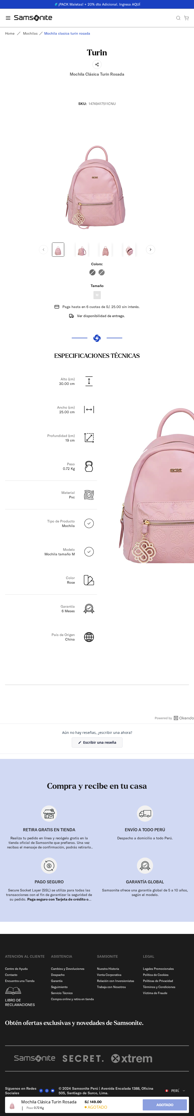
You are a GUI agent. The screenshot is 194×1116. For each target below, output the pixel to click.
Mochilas (30, 33)
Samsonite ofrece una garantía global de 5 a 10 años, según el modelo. (145, 892)
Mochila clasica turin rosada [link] (67, 33)
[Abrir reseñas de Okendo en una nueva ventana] (174, 717)
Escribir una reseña (102, 744)
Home (9, 33)
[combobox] (175, 1091)
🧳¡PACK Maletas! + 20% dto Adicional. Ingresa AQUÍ (97, 4)
